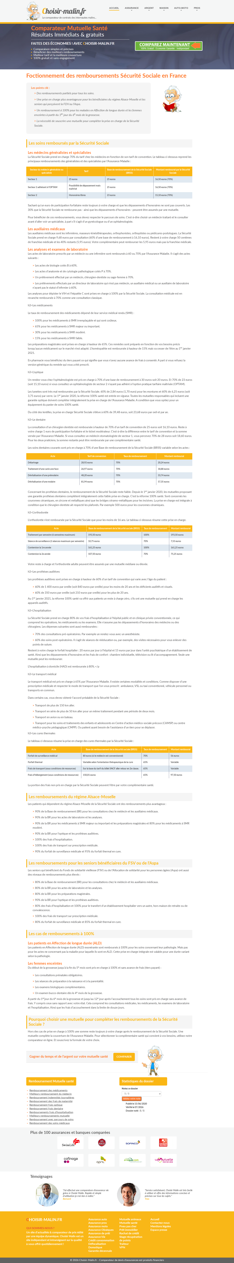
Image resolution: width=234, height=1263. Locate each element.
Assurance (132, 8)
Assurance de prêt (99, 1233)
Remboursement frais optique (45, 1105)
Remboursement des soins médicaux (49, 1123)
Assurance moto (98, 1226)
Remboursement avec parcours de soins (51, 1119)
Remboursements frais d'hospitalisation (51, 1112)
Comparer (124, 1056)
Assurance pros (97, 1223)
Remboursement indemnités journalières (51, 1097)
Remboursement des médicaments (48, 1090)
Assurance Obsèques (100, 1230)
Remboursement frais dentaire (46, 1108)
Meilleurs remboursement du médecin (50, 1094)
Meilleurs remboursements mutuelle (49, 1116)
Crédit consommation (101, 1240)
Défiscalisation (97, 1244)
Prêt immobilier (128, 1230)
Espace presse (158, 1230)
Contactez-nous (160, 1223)
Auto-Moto (181, 8)
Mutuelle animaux (130, 1219)
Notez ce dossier (130, 1089)
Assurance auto (97, 1219)
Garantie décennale (100, 1251)
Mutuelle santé (128, 1223)
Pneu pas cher (127, 1226)
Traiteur (124, 1244)
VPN (122, 1247)
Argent (149, 8)
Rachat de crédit (129, 1233)
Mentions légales (160, 1226)
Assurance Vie (96, 1237)
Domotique (95, 1247)
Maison (164, 8)
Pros (197, 8)
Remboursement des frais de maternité (50, 1101)
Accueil (114, 8)
